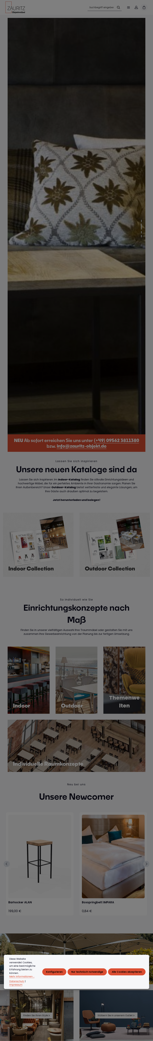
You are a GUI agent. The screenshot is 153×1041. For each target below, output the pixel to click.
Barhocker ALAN (20, 902)
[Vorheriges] (134, 430)
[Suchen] (118, 7)
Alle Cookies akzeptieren (127, 972)
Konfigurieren (54, 972)
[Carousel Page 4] (141, 236)
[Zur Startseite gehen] (15, 7)
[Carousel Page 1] (141, 221)
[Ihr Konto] (136, 7)
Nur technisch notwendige (87, 972)
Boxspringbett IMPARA (98, 902)
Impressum (15, 984)
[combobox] (101, 7)
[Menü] (128, 7)
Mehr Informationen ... (22, 976)
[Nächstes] (141, 430)
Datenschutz (16, 981)
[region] (76, 226)
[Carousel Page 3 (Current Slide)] (141, 230)
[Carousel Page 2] (141, 225)
